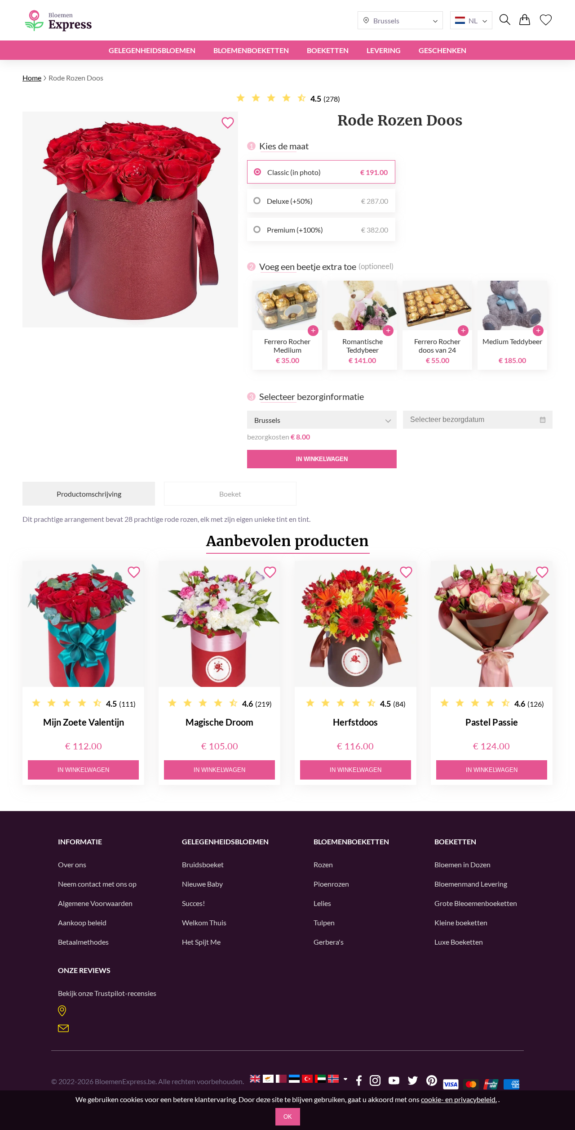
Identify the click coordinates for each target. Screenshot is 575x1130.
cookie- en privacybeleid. (459, 1099)
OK (287, 1116)
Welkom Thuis (204, 922)
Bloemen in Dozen (462, 864)
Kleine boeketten (460, 922)
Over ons (72, 864)
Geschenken (442, 50)
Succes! (193, 903)
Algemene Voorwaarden (95, 903)
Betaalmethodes (83, 941)
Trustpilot (109, 993)
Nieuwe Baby (202, 883)
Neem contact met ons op (97, 883)
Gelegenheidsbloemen (152, 50)
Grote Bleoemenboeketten (475, 903)
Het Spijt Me (201, 941)
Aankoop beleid (82, 922)
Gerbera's (329, 941)
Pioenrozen (331, 883)
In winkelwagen (322, 459)
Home (31, 77)
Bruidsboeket (203, 864)
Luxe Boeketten (458, 941)
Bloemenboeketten (251, 50)
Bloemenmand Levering (470, 883)
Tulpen (324, 922)
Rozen (323, 864)
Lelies (322, 903)
